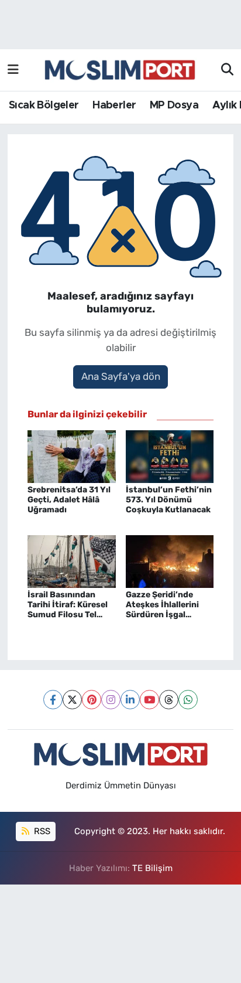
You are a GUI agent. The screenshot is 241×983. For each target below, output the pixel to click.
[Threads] (168, 699)
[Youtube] (149, 699)
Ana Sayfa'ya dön (120, 376)
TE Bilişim (152, 868)
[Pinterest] (91, 699)
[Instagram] (110, 699)
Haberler (114, 105)
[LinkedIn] (130, 699)
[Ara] (227, 70)
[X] (72, 699)
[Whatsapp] (188, 699)
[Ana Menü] (13, 70)
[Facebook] (53, 699)
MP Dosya (174, 105)
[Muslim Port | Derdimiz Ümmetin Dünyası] (120, 70)
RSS (41, 831)
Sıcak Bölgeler (44, 105)
